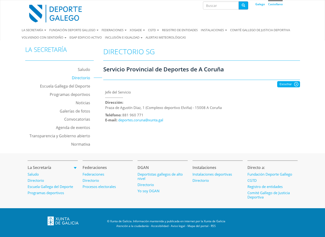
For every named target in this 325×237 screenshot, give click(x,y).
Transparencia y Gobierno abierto (60, 135)
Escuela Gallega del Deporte (65, 86)
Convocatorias (77, 119)
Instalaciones (213, 30)
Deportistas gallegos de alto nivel (160, 176)
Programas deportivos (70, 94)
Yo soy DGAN (148, 190)
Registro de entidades (180, 30)
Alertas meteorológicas (166, 37)
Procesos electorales (99, 186)
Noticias (83, 102)
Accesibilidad (159, 226)
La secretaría (33, 30)
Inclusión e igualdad (122, 37)
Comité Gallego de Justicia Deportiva (260, 30)
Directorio (81, 77)
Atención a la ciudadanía (132, 226)
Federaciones (113, 30)
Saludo (84, 69)
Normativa (80, 144)
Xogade (136, 30)
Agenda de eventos (73, 127)
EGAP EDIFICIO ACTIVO (85, 37)
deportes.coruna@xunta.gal (140, 120)
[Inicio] (59, 14)
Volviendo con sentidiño (43, 37)
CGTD (152, 30)
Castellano (275, 4)
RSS (213, 226)
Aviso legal (178, 226)
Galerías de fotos (75, 111)
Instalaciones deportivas (212, 174)
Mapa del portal (197, 226)
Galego (260, 4)
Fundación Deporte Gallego (72, 30)
